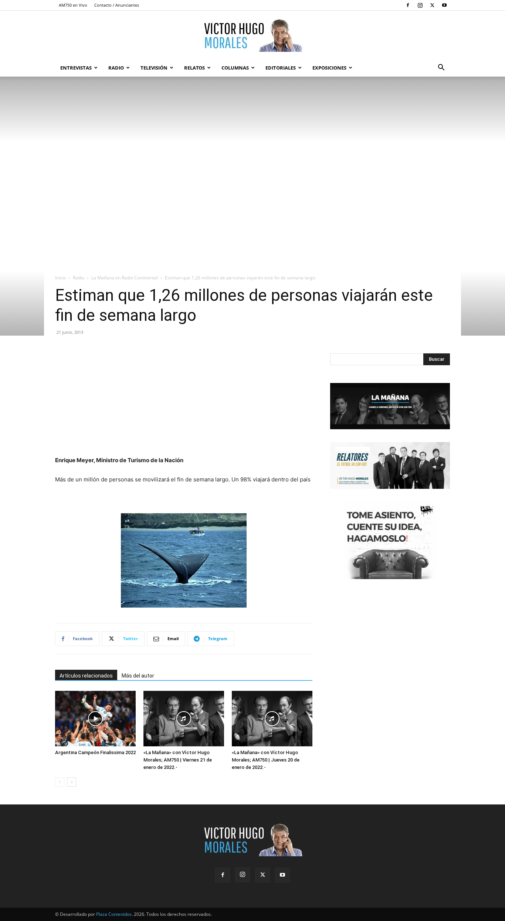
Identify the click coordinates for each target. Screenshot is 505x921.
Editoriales (280, 67)
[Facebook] (407, 5)
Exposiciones (329, 67)
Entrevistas (76, 67)
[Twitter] (432, 5)
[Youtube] (444, 5)
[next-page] (71, 782)
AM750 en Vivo (73, 5)
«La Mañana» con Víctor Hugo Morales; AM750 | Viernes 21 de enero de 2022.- (177, 760)
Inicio (60, 278)
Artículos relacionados (86, 676)
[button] (441, 68)
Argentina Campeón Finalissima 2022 (95, 752)
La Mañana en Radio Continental (124, 278)
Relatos (194, 67)
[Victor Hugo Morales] (252, 35)
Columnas (235, 67)
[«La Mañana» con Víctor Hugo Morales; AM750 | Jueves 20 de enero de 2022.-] (272, 718)
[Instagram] (420, 5)
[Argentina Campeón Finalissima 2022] (95, 718)
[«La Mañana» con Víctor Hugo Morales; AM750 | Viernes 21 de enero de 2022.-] (183, 718)
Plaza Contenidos (114, 914)
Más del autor (138, 676)
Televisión (153, 67)
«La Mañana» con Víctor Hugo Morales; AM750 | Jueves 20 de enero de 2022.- (265, 760)
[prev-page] (59, 782)
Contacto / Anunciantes (116, 5)
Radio (116, 67)
